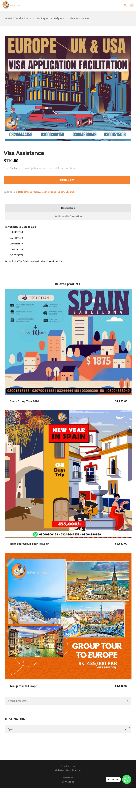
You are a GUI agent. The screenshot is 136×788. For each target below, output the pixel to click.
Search (127, 701)
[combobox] (68, 729)
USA (72, 191)
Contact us (68, 781)
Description (68, 208)
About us (68, 777)
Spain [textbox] (67, 729)
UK (67, 191)
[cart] (125, 5)
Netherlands (48, 191)
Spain (61, 191)
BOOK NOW (67, 179)
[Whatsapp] (126, 779)
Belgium (23, 191)
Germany (34, 191)
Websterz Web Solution (68, 770)
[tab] (68, 208)
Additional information (68, 216)
